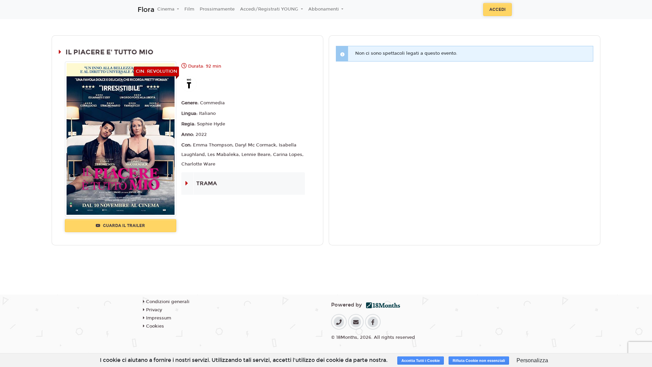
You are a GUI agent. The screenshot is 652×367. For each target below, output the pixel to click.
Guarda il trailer (123, 225)
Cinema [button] (166, 9)
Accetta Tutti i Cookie (420, 361)
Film (189, 9)
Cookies (154, 326)
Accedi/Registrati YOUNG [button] (270, 9)
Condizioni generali (167, 301)
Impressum (158, 318)
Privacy (153, 310)
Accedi (497, 9)
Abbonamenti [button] (324, 9)
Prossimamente (217, 9)
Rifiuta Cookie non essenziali (479, 361)
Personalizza (532, 360)
